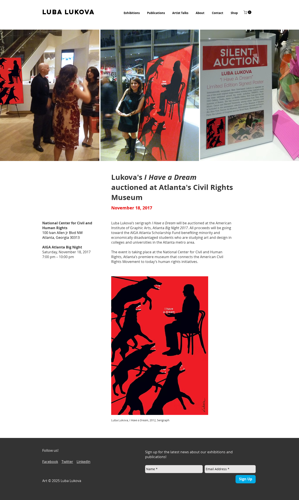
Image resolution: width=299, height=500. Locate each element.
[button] (131, 13)
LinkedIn (83, 461)
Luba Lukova (121, 223)
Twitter (67, 461)
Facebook (50, 461)
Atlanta (170, 227)
